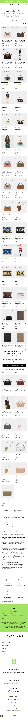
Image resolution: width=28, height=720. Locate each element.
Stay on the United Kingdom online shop (14, 369)
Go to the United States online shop (14, 365)
